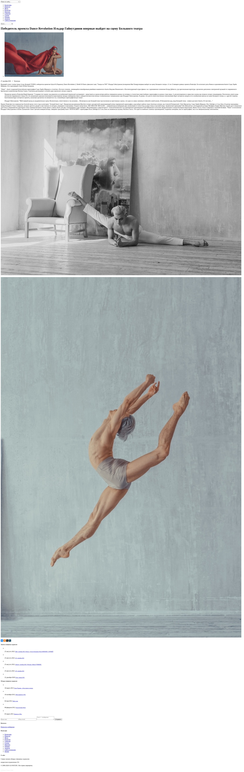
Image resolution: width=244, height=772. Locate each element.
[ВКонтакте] (2, 640)
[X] (7, 640)
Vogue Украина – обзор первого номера (23, 688)
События (7, 13)
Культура (7, 10)
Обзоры (7, 17)
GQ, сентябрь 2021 (19, 658)
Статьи (7, 15)
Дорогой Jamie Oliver (21, 707)
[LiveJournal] (10, 640)
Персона (7, 12)
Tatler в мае (15, 701)
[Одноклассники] (4, 640)
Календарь (8, 5)
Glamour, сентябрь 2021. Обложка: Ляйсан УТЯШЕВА (28, 664)
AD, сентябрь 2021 (19, 671)
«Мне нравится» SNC (20, 694)
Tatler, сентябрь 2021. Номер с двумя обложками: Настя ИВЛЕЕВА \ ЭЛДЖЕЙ (34, 651)
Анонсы (7, 19)
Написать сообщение (7, 727)
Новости (7, 7)
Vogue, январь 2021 (20, 677)
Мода (6, 8)
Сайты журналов (10, 20)
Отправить (58, 719)
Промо (7, 751)
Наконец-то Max (18, 714)
